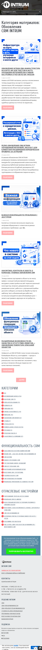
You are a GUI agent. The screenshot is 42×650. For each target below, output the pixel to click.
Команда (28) (8, 405)
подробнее (8, 107)
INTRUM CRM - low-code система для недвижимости (20, 454)
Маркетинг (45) (8, 415)
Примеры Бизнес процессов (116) (13, 427)
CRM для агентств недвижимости (13, 608)
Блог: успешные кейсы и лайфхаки (13, 573)
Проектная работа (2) (10, 433)
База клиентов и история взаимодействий (17, 451)
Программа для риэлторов (11, 613)
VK (4, 635)
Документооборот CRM (11, 475)
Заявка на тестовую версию (11, 570)
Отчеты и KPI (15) (9, 424)
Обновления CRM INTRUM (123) (13, 418)
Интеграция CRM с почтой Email (13, 472)
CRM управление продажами (13, 479)
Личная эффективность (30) (12, 412)
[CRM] (15, 4)
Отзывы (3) (7, 421)
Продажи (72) (8, 430)
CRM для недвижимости (11, 513)
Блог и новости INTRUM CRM (11, 616)
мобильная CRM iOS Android (12, 499)
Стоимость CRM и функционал (12, 611)
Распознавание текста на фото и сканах (16, 496)
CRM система (8, 457)
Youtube (6, 632)
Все (5, 393)
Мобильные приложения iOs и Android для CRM (18, 482)
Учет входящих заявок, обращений (15, 463)
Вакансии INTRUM (7, 619)
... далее (21, 380)
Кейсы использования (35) (12, 402)
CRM (3, 603)
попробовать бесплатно (21, 551)
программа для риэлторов (12, 521)
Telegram (6, 638)
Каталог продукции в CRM (12, 460)
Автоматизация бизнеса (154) (12, 396)
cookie (16, 645)
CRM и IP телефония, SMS (11, 466)
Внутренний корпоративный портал (15, 469)
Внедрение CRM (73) (10, 399)
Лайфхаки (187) (8, 408)
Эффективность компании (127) (13, 436)
